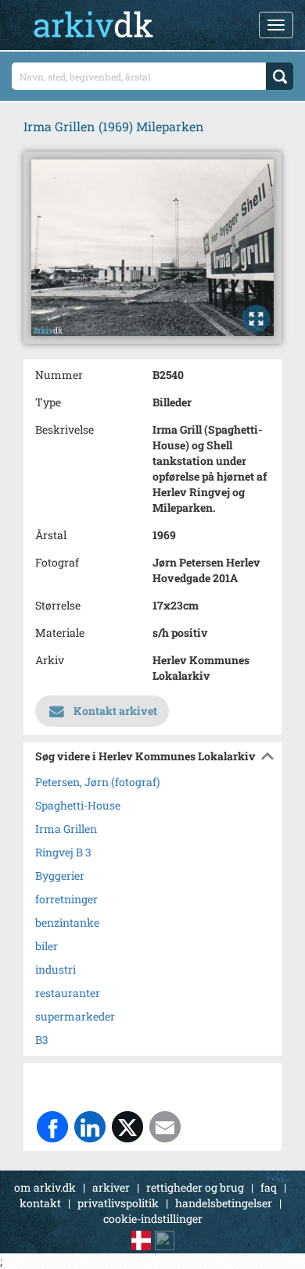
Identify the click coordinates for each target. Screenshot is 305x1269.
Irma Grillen (66, 828)
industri (55, 969)
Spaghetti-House (77, 805)
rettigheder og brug (195, 1187)
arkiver (111, 1187)
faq (268, 1187)
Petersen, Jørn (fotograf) (97, 781)
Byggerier (59, 875)
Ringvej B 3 (63, 852)
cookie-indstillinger (153, 1218)
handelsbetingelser (223, 1203)
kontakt (40, 1203)
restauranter (67, 992)
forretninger (66, 899)
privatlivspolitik (118, 1203)
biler (46, 945)
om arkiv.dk (45, 1187)
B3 (41, 1039)
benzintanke (67, 922)
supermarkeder (75, 1016)
